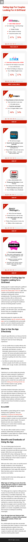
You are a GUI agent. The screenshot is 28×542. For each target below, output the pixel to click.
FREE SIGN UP (14, 47)
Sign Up (14, 122)
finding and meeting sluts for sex (16, 382)
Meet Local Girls (14, 84)
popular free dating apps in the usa (10, 290)
